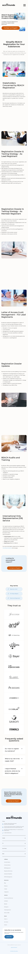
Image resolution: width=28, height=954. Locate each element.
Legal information (14, 947)
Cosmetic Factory (7, 862)
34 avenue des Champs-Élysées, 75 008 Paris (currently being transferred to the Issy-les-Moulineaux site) (14, 827)
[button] (14, 838)
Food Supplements (7, 909)
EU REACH (6, 901)
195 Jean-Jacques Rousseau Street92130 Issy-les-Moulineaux (10, 824)
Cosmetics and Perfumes (8, 898)
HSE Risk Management (8, 876)
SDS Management (7, 868)
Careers (5, 924)
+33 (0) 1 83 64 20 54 (7, 832)
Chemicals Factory (7, 865)
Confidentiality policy (14, 951)
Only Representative (7, 548)
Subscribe (9, 936)
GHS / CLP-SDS (6, 912)
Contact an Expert (10, 28)
